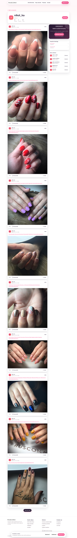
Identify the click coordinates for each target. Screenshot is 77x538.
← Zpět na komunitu (12, 10)
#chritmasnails (32, 285)
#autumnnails (20, 421)
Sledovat (65, 17)
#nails (18, 80)
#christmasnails (31, 131)
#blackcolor (43, 377)
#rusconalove (11, 337)
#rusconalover (12, 29)
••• (45, 26)
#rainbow (40, 337)
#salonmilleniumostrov (36, 29)
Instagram (59, 521)
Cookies (43, 525)
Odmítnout (54, 534)
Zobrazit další (27, 510)
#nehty (10, 80)
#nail (21, 183)
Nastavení (47, 534)
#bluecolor (38, 377)
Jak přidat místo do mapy (47, 530)
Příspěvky (44, 2)
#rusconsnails (17, 337)
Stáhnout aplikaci (59, 34)
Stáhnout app (65, 2)
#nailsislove (30, 234)
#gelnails (30, 183)
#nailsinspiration (27, 29)
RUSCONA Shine (31, 2)
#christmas (37, 285)
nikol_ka (13, 26)
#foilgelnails (20, 377)
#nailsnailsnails (12, 131)
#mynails (37, 131)
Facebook (58, 523)
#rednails (17, 131)
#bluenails (29, 377)
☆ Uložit (44, 72)
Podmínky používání (46, 523)
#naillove (17, 29)
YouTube (58, 525)
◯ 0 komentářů (15, 72)
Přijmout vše (61, 534)
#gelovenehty (25, 131)
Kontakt (48, 2)
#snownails (25, 234)
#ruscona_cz (22, 285)
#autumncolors (26, 421)
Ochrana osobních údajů (46, 521)
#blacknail (34, 377)
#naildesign (14, 80)
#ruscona (21, 80)
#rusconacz (26, 80)
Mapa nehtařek (38, 2)
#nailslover (11, 285)
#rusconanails (11, 234)
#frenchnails (21, 29)
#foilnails (25, 377)
